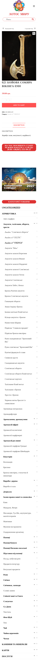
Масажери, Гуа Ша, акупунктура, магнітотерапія (17, 514)
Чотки (6, 638)
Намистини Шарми (13, 322)
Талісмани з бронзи (13, 389)
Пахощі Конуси (10, 543)
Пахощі (6, 537)
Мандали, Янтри (10, 507)
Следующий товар (29, 28)
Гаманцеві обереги (12, 301)
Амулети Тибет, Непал (14, 285)
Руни (5, 575)
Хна (5, 622)
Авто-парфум (8, 219)
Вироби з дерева (10, 481)
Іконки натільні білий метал (16, 312)
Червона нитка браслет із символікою (15, 402)
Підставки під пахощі (12, 553)
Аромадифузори (10, 414)
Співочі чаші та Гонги (13, 596)
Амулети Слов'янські (13, 280)
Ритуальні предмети (11, 569)
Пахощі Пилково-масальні (15, 548)
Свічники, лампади (12, 585)
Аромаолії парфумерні (12, 435)
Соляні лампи (9, 590)
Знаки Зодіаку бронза (13, 306)
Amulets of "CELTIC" (13, 237)
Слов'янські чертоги (13, 379)
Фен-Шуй (7, 617)
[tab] (19, 125)
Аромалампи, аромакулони (15, 419)
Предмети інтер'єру (11, 564)
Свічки (6, 580)
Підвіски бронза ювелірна (15, 333)
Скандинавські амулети (14, 363)
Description (19, 125)
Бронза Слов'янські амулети (16, 296)
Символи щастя (11, 358)
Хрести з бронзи (11, 395)
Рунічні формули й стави (15, 352)
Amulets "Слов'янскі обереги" (17, 232)
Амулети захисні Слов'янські (17, 269)
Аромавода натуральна (12, 409)
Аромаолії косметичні (12, 430)
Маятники (7, 521)
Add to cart (19, 105)
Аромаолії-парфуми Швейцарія (16, 451)
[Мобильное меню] (34, 6)
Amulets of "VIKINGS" (13, 114)
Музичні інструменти (12, 527)
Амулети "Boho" (11, 248)
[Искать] (32, 19)
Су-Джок (7, 606)
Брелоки (6, 467)
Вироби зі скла (9, 486)
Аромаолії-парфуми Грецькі (15, 446)
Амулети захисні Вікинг (15, 259)
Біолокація (7, 462)
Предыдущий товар (9, 28)
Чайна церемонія (10, 633)
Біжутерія (7, 457)
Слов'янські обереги (13, 368)
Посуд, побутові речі (11, 559)
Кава (5, 502)
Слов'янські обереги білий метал (18, 374)
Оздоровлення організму (13, 532)
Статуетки (8, 601)
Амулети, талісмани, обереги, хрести (16, 225)
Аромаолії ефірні (10, 424)
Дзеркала (7, 492)
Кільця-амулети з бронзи (15, 317)
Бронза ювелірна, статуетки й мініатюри (15, 474)
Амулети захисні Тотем (14, 275)
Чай (5, 628)
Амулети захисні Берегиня (16, 253)
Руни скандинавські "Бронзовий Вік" (18, 340)
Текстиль (7, 612)
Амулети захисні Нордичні (16, 264)
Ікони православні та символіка (17, 497)
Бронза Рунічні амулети (14, 291)
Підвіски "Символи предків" (16, 328)
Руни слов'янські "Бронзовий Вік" (19, 347)
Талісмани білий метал (14, 384)
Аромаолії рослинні (12, 440)
